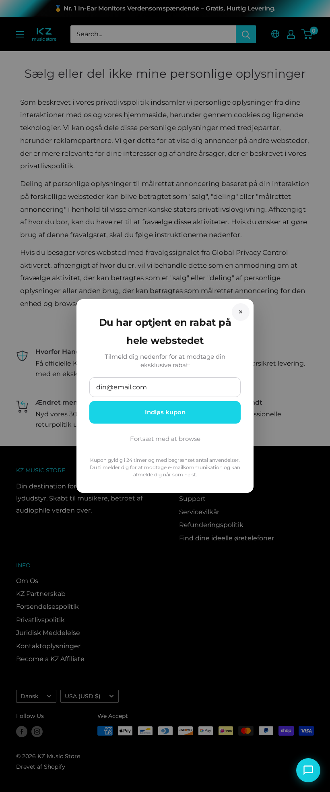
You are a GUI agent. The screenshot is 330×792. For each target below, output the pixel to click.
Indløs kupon (165, 412)
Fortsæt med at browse (165, 439)
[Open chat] (308, 770)
